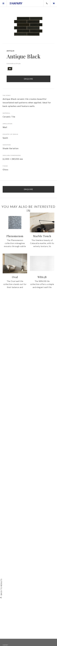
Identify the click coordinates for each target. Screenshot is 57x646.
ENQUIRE (28, 189)
